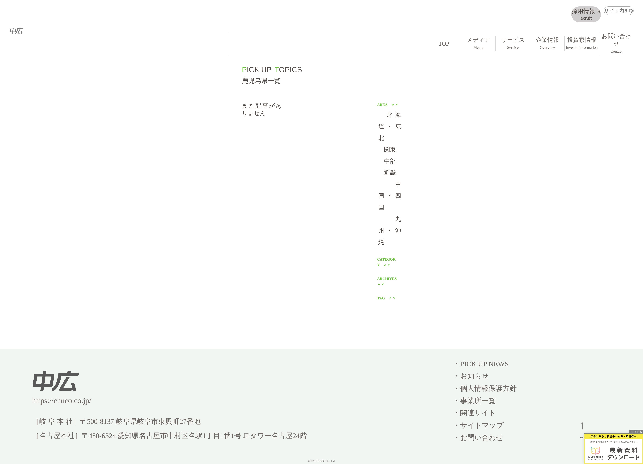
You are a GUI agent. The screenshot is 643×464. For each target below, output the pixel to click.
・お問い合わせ (478, 438)
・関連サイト (474, 413)
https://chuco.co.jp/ (61, 400)
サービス (513, 43)
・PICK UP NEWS (481, 364)
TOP (444, 44)
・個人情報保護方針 (485, 388)
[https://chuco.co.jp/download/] (613, 453)
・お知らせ (471, 376)
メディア (478, 43)
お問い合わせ (616, 43)
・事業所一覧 (474, 401)
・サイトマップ (478, 425)
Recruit (586, 14)
